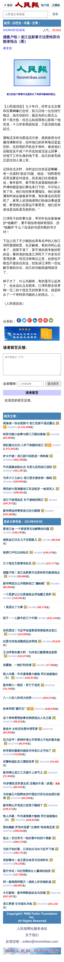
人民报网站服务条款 (32, 928)
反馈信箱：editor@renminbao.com (32, 941)
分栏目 (16, 23)
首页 (7, 23)
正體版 (56, 5)
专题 (27, 23)
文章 (35, 23)
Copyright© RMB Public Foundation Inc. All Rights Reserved (32, 917)
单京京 (7, 48)
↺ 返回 (8, 5)
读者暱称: (10, 383)
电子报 (45, 5)
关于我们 (32, 935)
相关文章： (11, 416)
